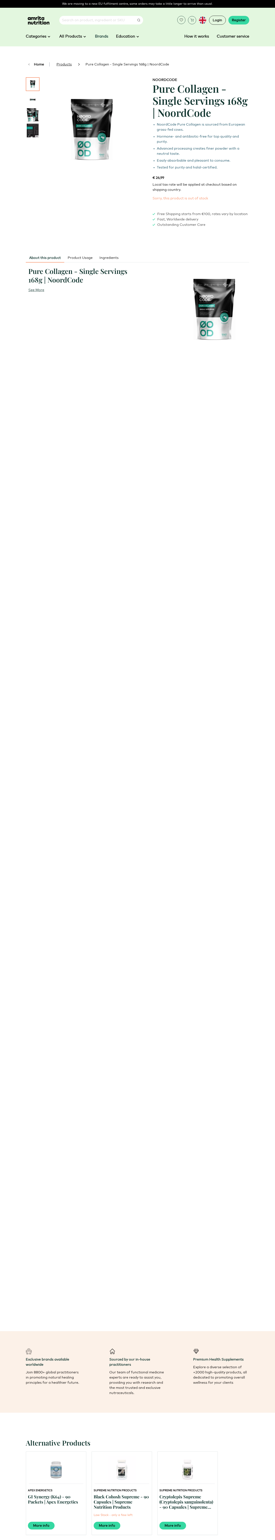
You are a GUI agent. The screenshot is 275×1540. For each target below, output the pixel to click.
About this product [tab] (45, 258)
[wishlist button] (181, 20)
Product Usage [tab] (80, 258)
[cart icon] (192, 20)
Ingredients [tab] (109, 258)
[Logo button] (38, 20)
